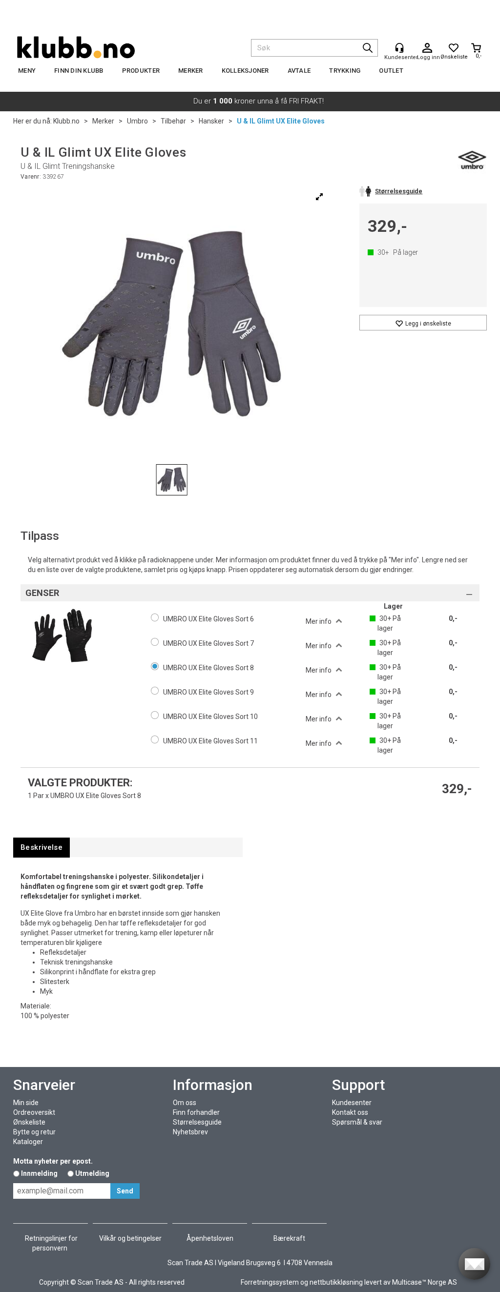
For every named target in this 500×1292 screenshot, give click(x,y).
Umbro (137, 121)
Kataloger (28, 1142)
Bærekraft (289, 1238)
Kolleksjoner (245, 70)
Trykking (344, 70)
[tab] (41, 848)
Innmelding (39, 1173)
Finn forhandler (196, 1112)
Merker (190, 70)
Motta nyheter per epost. (53, 1161)
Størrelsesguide (197, 1122)
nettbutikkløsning (336, 1282)
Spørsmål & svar (357, 1122)
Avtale (299, 70)
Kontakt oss (350, 1112)
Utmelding (92, 1173)
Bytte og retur (34, 1132)
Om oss (184, 1103)
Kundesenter (352, 1103)
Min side (26, 1103)
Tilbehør (173, 121)
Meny (27, 70)
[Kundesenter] (399, 48)
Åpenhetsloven (210, 1238)
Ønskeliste (29, 1122)
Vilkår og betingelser (130, 1238)
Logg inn (427, 48)
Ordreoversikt (34, 1112)
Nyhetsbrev (190, 1132)
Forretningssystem (270, 1282)
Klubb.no (66, 121)
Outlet (391, 70)
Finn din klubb (79, 70)
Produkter (141, 70)
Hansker (211, 121)
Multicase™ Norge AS (424, 1282)
